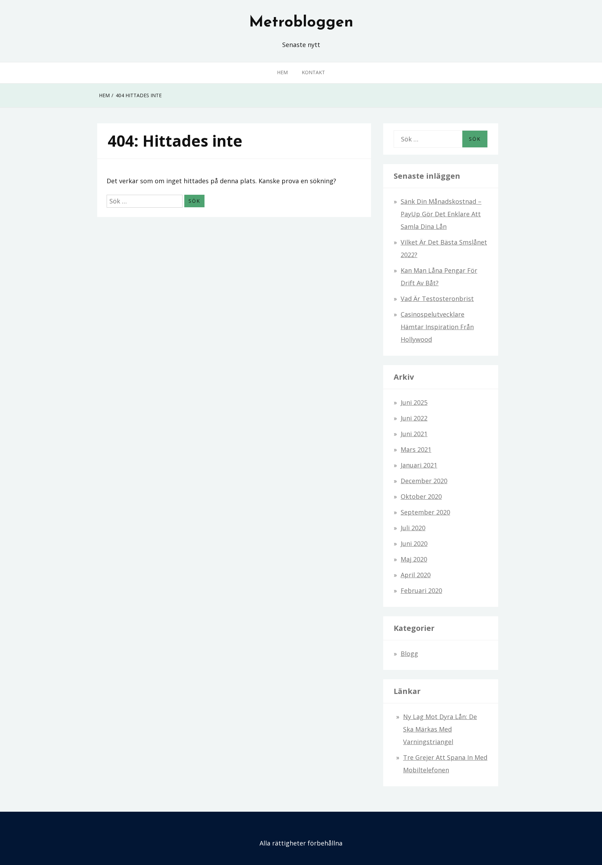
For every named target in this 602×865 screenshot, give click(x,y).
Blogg (409, 653)
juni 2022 (414, 418)
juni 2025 (414, 402)
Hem (282, 72)
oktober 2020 (421, 496)
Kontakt (313, 72)
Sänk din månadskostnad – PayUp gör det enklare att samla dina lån (441, 214)
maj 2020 (414, 559)
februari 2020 (421, 590)
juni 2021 (414, 434)
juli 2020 (413, 528)
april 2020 (416, 575)
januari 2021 (419, 465)
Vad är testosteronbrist (437, 298)
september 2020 (425, 512)
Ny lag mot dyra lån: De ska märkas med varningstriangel (440, 729)
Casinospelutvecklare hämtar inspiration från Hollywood (437, 326)
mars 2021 (416, 449)
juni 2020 (414, 543)
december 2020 (424, 481)
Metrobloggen (301, 22)
